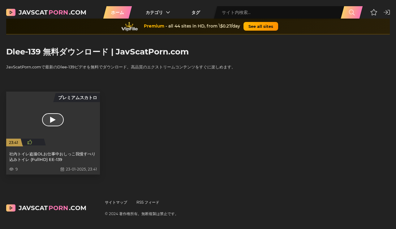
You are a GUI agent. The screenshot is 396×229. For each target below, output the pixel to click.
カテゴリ (154, 12)
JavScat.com (52, 12)
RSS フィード (147, 202)
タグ (196, 12)
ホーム (117, 12)
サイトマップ (116, 202)
